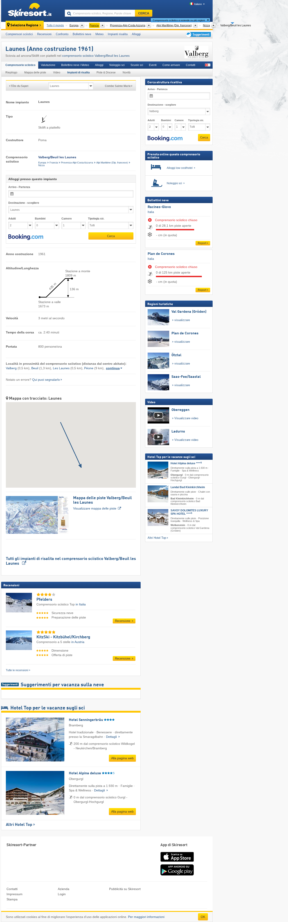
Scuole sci (136, 65)
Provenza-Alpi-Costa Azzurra (77, 162)
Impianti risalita (118, 34)
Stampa (12, 899)
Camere (66, 218)
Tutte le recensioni (17, 670)
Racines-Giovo (159, 207)
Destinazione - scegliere (23, 202)
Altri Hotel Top (19, 825)
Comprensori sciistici (19, 34)
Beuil (34, 368)
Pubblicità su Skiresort (125, 889)
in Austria (77, 642)
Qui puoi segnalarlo (46, 379)
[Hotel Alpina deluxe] (158, 470)
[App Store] (177, 862)
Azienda (63, 889)
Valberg (11, 368)
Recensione (123, 621)
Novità (126, 72)
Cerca (111, 236)
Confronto (62, 34)
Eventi (153, 65)
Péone (88, 368)
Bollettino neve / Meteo (75, 65)
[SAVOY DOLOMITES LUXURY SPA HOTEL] (158, 517)
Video (56, 72)
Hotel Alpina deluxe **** (186, 463)
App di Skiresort (173, 845)
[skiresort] (31, 11)
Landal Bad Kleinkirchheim (188, 487)
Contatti (190, 65)
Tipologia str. (96, 218)
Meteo (99, 34)
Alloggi (136, 34)
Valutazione (48, 65)
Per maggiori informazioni (146, 917)
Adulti (12, 218)
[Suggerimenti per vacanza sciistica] (198, 34)
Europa (42, 162)
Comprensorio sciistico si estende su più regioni (179, 20)
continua (113, 368)
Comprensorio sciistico (20, 65)
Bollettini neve (82, 34)
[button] (25, 237)
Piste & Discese (106, 72)
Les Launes (61, 368)
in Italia (81, 604)
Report (202, 243)
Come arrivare (171, 65)
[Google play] (177, 874)
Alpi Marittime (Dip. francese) (112, 162)
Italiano (198, 4)
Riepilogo (11, 72)
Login (62, 894)
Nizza (41, 165)
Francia (54, 162)
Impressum (14, 894)
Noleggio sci (117, 65)
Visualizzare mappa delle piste (102, 503)
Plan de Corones (161, 254)
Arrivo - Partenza (19, 187)
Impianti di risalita (78, 72)
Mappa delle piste (35, 72)
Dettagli (112, 737)
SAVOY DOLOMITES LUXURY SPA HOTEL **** (189, 512)
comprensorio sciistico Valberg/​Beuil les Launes (96, 55)
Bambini (40, 218)
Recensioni (44, 34)
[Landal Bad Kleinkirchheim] (158, 493)
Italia (151, 212)
